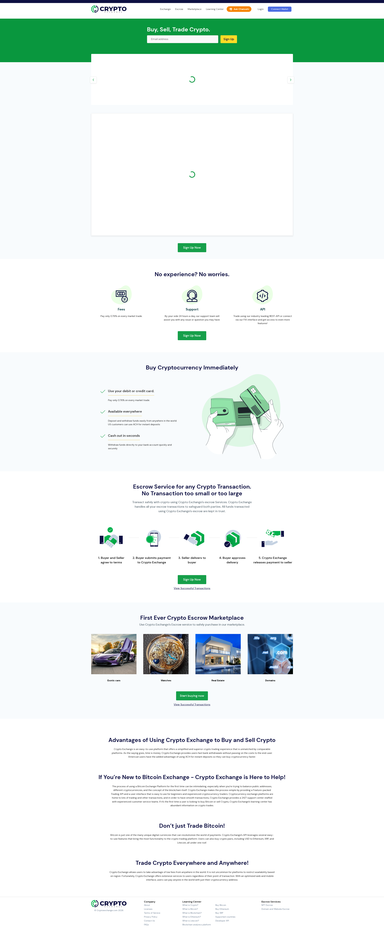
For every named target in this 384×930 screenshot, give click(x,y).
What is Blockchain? (192, 913)
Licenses (148, 909)
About (147, 905)
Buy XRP (219, 913)
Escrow (179, 9)
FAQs (146, 924)
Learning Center (215, 9)
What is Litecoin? (190, 920)
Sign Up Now (192, 247)
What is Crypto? (190, 905)
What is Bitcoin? (190, 909)
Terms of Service (152, 913)
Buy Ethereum (222, 909)
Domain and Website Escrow (275, 909)
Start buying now (192, 696)
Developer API (222, 920)
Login (261, 9)
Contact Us (149, 920)
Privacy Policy (150, 916)
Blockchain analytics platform (196, 924)
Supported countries (225, 916)
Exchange (165, 9)
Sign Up (229, 39)
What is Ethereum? (191, 916)
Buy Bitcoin (220, 905)
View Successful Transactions (192, 588)
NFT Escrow (267, 905)
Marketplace (194, 9)
